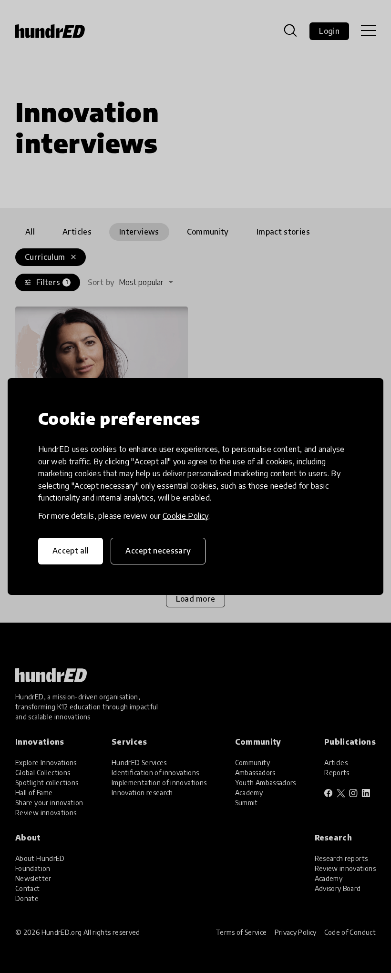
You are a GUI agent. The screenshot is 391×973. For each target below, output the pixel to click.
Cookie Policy (185, 516)
